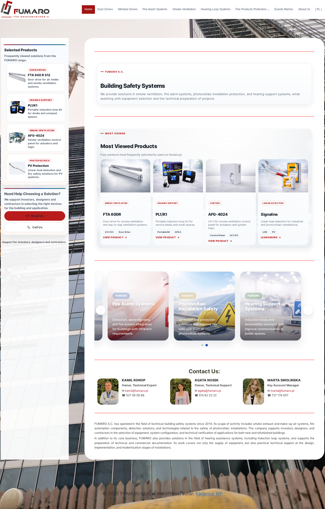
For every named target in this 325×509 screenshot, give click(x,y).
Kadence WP (209, 493)
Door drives (105, 9)
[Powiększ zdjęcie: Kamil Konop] (107, 391)
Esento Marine (283, 9)
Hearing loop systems (215, 9)
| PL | (318, 9)
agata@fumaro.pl (209, 390)
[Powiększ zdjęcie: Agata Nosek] (180, 391)
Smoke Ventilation (184, 9)
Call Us (37, 227)
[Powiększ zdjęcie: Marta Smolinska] (253, 391)
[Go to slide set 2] (207, 345)
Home (88, 9)
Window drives (128, 9)
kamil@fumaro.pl (136, 390)
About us (304, 9)
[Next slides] (308, 310)
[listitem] (107, 306)
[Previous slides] (100, 310)
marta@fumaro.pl (282, 390)
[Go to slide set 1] (202, 345)
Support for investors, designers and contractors (34, 242)
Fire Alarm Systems (155, 9)
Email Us (37, 216)
